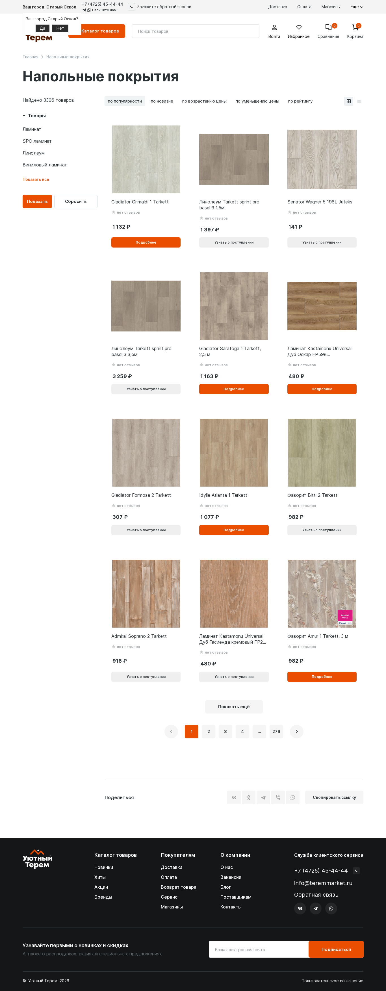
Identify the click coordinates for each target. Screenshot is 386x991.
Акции (101, 887)
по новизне (162, 101)
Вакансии (230, 877)
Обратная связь (316, 895)
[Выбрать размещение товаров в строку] (358, 101)
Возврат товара (178, 887)
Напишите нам (103, 10)
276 (276, 731)
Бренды (103, 897)
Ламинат (32, 129)
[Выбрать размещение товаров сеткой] (348, 101)
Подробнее (146, 242)
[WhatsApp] (293, 797)
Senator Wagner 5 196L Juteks (319, 202)
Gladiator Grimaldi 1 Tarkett (140, 202)
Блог (225, 887)
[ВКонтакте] (234, 797)
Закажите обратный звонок (164, 6)
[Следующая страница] (296, 731)
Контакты (231, 907)
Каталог (100, 31)
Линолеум (34, 153)
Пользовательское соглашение (332, 981)
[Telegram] (263, 797)
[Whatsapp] (331, 908)
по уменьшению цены (257, 101)
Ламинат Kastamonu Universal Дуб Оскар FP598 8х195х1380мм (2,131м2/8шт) (319, 351)
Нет (60, 28)
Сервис (169, 897)
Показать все (36, 179)
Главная (30, 57)
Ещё (355, 6)
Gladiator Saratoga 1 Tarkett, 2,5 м (230, 351)
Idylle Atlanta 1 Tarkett (223, 495)
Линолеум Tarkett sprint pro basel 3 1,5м (229, 205)
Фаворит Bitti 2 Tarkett (312, 495)
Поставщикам (235, 897)
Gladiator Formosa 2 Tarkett (141, 495)
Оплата (304, 6)
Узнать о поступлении (233, 242)
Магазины (331, 6)
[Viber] (278, 797)
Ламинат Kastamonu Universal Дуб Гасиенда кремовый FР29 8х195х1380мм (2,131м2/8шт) (232, 639)
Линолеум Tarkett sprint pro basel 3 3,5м (141, 351)
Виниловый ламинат (45, 165)
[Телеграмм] (316, 908)
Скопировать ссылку (334, 797)
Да (42, 28)
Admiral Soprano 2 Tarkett (139, 636)
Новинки (103, 867)
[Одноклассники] (248, 797)
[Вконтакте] (300, 908)
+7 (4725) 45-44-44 (102, 4)
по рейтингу (300, 101)
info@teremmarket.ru (323, 883)
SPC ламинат (37, 141)
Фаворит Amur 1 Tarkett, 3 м (317, 636)
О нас (226, 867)
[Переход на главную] (37, 882)
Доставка (277, 6)
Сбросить (76, 201)
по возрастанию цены (204, 101)
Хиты (100, 877)
